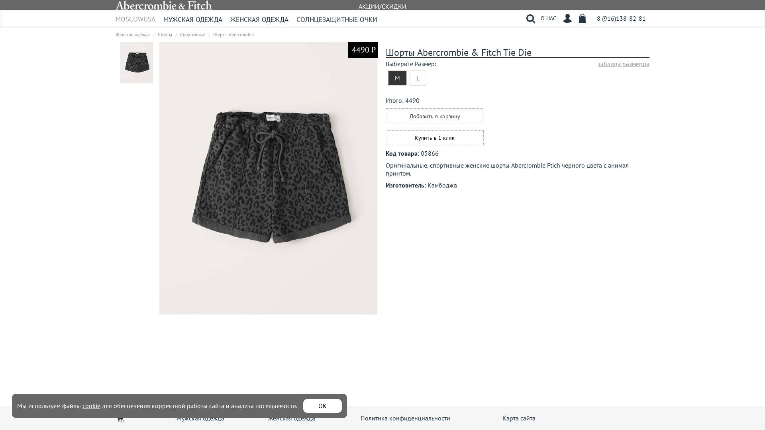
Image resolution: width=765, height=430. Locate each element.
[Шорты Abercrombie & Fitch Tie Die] (136, 62)
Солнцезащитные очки (336, 19)
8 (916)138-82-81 (621, 18)
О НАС (548, 18)
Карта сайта (519, 418)
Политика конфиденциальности (405, 418)
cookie (91, 406)
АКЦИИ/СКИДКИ (382, 6)
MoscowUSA (135, 16)
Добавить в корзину (435, 116)
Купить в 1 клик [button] (435, 137)
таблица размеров (623, 64)
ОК (322, 406)
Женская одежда (259, 19)
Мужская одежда (192, 19)
